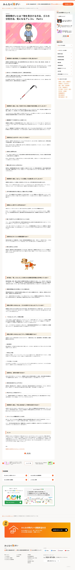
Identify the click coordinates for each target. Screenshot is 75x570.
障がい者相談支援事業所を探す (44, 4)
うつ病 (60, 87)
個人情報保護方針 (31, 556)
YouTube (67, 550)
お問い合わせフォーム (51, 561)
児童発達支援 (60, 65)
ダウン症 (60, 91)
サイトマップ (30, 559)
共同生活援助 (63, 74)
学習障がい (60, 83)
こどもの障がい (7, 556)
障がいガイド (7, 554)
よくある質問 (19, 554)
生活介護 (59, 71)
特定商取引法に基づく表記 (32, 557)
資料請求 (18, 556)
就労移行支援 (60, 53)
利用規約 (29, 554)
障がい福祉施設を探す (32, 4)
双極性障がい (65, 87)
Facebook (54, 550)
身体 (69, 89)
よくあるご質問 (34, 479)
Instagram (61, 550)
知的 (59, 85)
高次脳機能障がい (62, 93)
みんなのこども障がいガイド (10, 475)
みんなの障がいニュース (57, 4)
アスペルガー (66, 83)
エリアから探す (62, 45)
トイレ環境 (60, 89)
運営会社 (29, 562)
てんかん (65, 89)
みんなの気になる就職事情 (36, 475)
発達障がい (68, 81)
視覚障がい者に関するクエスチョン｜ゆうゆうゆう (15, 449)
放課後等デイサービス (62, 68)
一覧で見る (64, 36)
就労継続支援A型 (61, 56)
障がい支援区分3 (61, 95)
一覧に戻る (28, 453)
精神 (63, 85)
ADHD (64, 81)
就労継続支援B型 (61, 59)
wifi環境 (65, 91)
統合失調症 (67, 85)
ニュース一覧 (28, 463)
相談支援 (59, 62)
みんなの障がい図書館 (8, 479)
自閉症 (60, 81)
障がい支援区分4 (61, 97)
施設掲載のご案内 (68, 4)
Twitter (47, 550)
